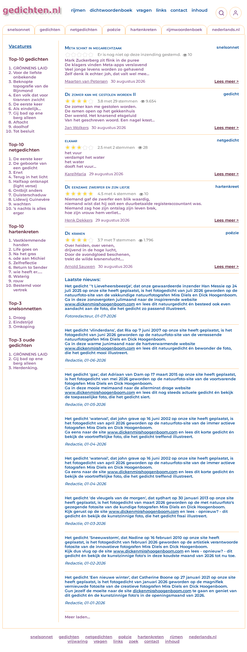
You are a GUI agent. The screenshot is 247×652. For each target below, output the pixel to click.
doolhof (21, 126)
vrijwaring (77, 641)
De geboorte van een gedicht (30, 165)
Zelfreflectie (25, 263)
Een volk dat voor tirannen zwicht (30, 97)
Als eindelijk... (27, 108)
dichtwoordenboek (111, 10)
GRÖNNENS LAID (30, 68)
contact (178, 10)
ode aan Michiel (29, 258)
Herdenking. (25, 368)
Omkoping (24, 326)
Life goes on (25, 249)
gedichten (50, 29)
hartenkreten (143, 29)
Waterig (21, 276)
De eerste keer (27, 104)
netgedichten (83, 29)
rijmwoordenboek (184, 29)
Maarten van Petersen (86, 81)
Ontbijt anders (27, 190)
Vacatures (20, 46)
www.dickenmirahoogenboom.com (100, 304)
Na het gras (24, 254)
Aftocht (20, 122)
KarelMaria (75, 174)
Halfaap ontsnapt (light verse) (30, 183)
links (161, 10)
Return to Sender (30, 267)
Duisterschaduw (29, 195)
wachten (22, 204)
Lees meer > (226, 81)
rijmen (78, 10)
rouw (18, 281)
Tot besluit (23, 131)
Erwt (18, 172)
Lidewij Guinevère (31, 199)
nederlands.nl (226, 29)
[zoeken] (221, 13)
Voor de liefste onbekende (27, 74)
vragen (144, 10)
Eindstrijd (23, 322)
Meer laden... (77, 617)
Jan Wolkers (77, 127)
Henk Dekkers (78, 220)
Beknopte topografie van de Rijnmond (30, 86)
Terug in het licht (30, 177)
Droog (19, 317)
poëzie (113, 29)
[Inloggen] (236, 13)
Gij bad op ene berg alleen (28, 115)
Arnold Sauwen (80, 266)
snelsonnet (19, 29)
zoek (133, 641)
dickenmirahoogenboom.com (162, 591)
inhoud (200, 10)
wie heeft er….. (27, 272)
